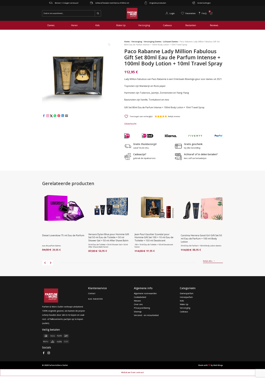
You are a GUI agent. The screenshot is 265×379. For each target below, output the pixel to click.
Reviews (214, 25)
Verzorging (144, 25)
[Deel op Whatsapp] (55, 116)
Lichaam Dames (170, 41)
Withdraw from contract (132, 372)
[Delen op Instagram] (48, 116)
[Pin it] (58, 116)
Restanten (190, 25)
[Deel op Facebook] (43, 116)
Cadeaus (167, 25)
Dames (51, 25)
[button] (109, 44)
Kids (97, 25)
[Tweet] (51, 116)
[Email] (66, 116)
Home (127, 41)
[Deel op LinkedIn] (62, 116)
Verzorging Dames (152, 41)
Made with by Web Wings (210, 365)
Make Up (121, 25)
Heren (74, 25)
